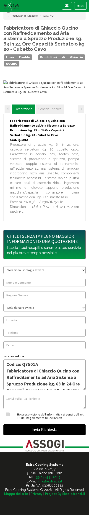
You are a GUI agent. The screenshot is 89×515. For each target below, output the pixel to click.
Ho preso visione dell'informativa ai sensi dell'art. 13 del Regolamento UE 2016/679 (50, 416)
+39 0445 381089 (47, 477)
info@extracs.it (49, 481)
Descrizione (23, 109)
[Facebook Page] (45, 502)
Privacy (36, 494)
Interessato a (13, 356)
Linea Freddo (18, 57)
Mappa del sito (16, 494)
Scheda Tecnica (49, 109)
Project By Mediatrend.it (65, 494)
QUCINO (48, 15)
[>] (81, 109)
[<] (7, 109)
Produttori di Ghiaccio (24, 15)
